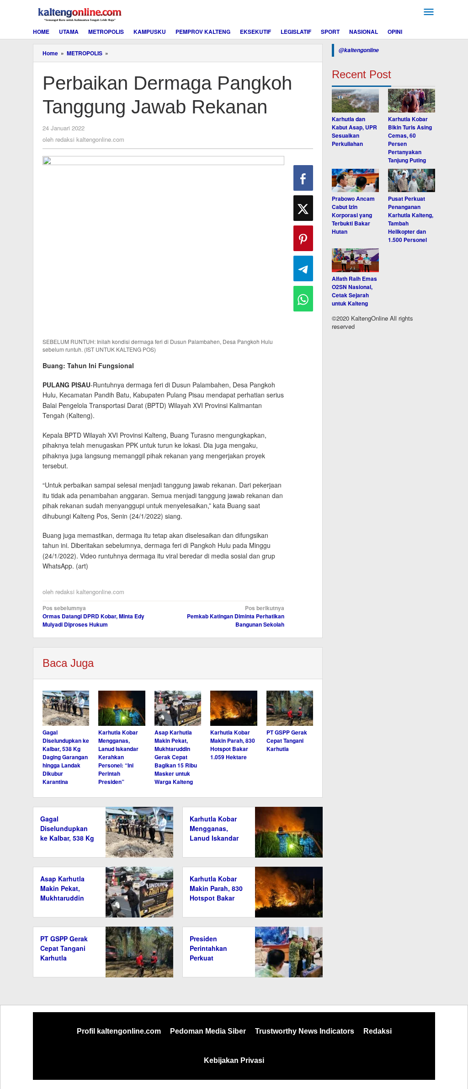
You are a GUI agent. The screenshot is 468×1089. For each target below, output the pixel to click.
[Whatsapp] (303, 298)
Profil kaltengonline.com (119, 1031)
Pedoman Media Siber (208, 1031)
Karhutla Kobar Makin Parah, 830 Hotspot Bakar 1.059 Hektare (232, 744)
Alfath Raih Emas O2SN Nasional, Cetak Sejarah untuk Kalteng (354, 290)
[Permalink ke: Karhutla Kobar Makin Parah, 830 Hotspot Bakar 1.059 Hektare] (233, 708)
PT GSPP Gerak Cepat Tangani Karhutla (286, 740)
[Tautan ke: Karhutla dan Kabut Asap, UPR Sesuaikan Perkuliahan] (355, 101)
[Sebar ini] (303, 178)
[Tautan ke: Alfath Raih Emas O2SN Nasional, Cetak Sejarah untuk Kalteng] (355, 260)
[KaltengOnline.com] (80, 13)
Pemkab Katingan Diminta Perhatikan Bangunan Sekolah (235, 616)
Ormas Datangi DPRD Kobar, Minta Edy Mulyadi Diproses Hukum (93, 616)
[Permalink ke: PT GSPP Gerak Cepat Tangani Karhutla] (289, 708)
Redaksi (377, 1031)
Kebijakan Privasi (234, 1060)
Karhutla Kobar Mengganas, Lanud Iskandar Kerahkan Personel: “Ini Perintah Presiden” (118, 757)
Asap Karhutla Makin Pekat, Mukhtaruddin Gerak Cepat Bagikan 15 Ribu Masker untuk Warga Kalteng (175, 757)
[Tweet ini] (303, 208)
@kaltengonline (359, 50)
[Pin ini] (303, 238)
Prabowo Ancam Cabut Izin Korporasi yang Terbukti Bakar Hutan (353, 215)
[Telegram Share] (303, 268)
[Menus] (428, 12)
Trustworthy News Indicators (304, 1031)
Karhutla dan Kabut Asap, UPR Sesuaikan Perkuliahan (354, 131)
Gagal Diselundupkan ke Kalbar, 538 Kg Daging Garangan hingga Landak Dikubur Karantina (66, 757)
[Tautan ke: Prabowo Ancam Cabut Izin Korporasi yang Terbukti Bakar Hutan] (355, 181)
